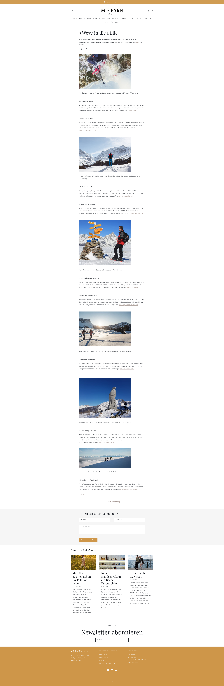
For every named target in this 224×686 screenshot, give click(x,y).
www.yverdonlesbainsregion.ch (131, 489)
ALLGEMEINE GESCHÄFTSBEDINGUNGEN (137, 658)
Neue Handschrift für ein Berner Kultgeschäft (111, 578)
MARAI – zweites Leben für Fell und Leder (82, 578)
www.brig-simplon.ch (106, 442)
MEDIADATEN (132, 651)
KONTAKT (102, 660)
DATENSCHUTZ (133, 663)
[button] (73, 11)
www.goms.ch (134, 110)
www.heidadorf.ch (133, 287)
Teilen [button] (82, 494)
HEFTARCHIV (103, 657)
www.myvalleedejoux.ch (87, 130)
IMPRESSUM (132, 654)
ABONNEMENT (104, 654)
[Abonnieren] (126, 640)
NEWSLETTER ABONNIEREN (108, 651)
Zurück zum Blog (113, 502)
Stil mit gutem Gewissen (139, 574)
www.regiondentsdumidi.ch (128, 305)
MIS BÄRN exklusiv (114, 681)
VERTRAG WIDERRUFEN (107, 663)
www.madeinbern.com (127, 196)
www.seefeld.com (137, 213)
